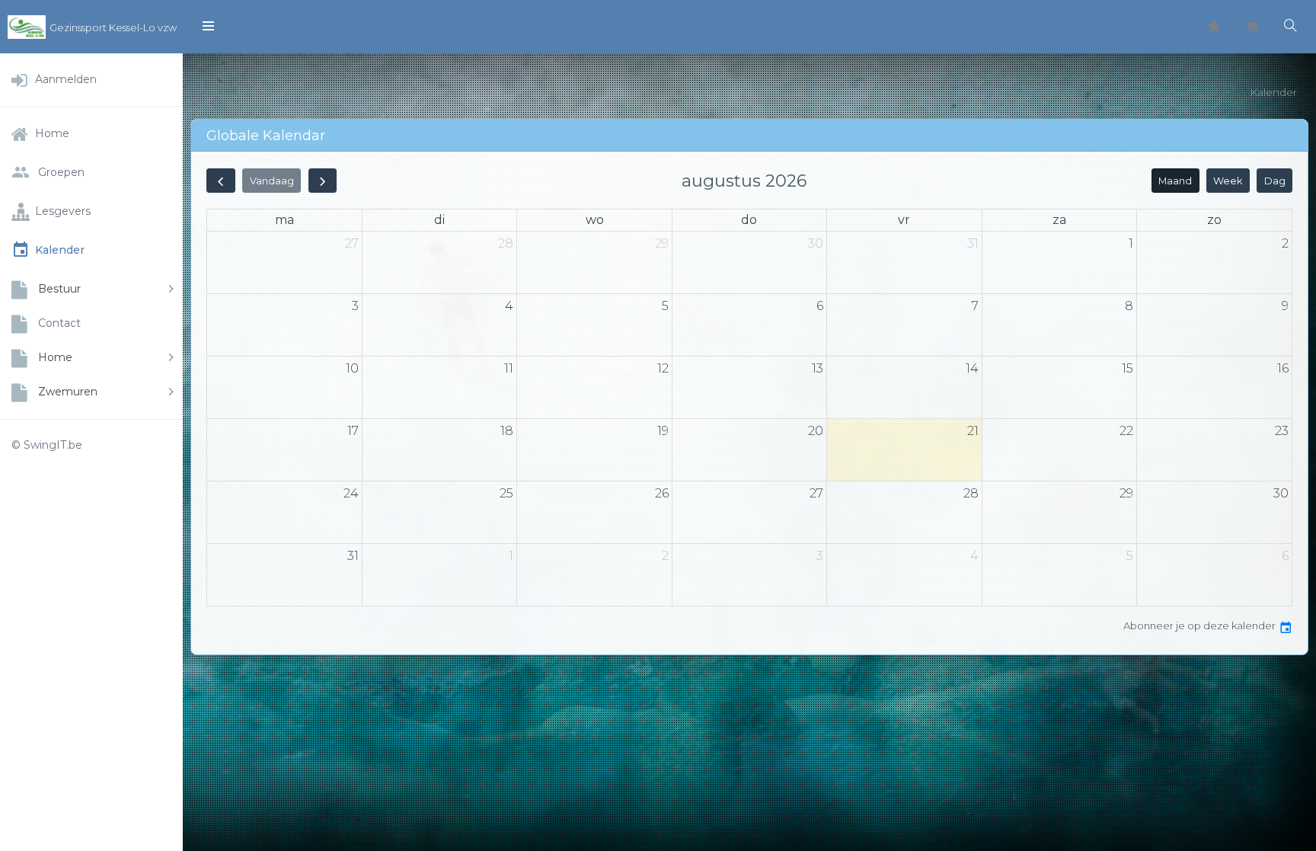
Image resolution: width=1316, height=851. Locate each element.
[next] (322, 180)
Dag (1275, 181)
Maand (1175, 181)
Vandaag (272, 181)
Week (1227, 181)
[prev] (220, 180)
